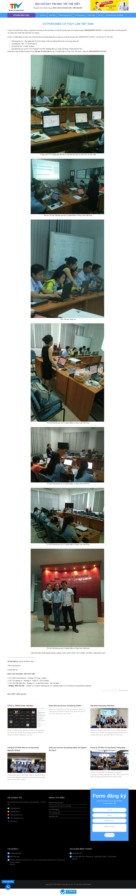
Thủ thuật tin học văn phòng (114, 15)
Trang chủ (43, 15)
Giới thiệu (52, 15)
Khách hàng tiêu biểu (65, 15)
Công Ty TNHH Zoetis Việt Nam (20, 706)
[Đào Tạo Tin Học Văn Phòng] (16, 6)
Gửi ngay (109, 835)
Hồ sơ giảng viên (54, 813)
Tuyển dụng (91, 15)
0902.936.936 (15, 808)
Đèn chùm (13, 821)
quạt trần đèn (53, 816)
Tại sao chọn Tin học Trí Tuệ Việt (60, 806)
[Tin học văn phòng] (68, 892)
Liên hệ (100, 15)
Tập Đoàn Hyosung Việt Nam (102, 706)
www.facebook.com (16, 818)
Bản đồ (12, 864)
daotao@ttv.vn (15, 811)
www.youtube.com (16, 815)
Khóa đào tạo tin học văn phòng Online (65, 706)
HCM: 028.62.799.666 (60, 8)
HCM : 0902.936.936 (75, 8)
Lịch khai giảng (79, 15)
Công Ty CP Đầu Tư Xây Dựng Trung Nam (107, 748)
